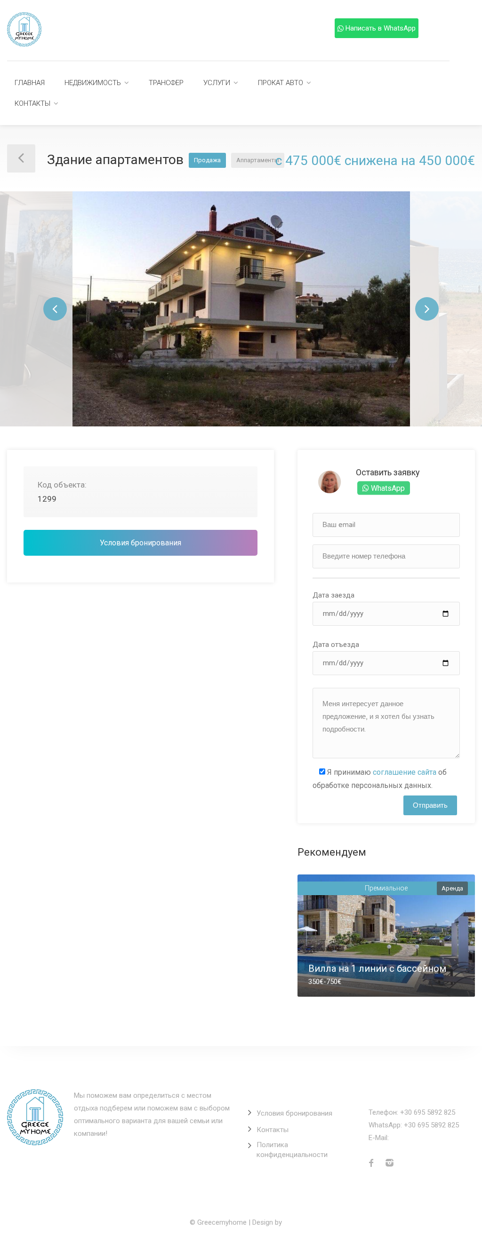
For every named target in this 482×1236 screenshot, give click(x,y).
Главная (30, 83)
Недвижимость (92, 83)
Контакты (32, 103)
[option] (241, 308)
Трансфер (166, 83)
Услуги (216, 83)
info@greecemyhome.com (432, 1138)
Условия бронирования (140, 542)
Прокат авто (280, 83)
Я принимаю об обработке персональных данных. (380, 779)
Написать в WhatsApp (380, 28)
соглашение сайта (404, 772)
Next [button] (427, 309)
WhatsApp (387, 487)
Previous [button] (55, 309)
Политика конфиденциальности (292, 1150)
